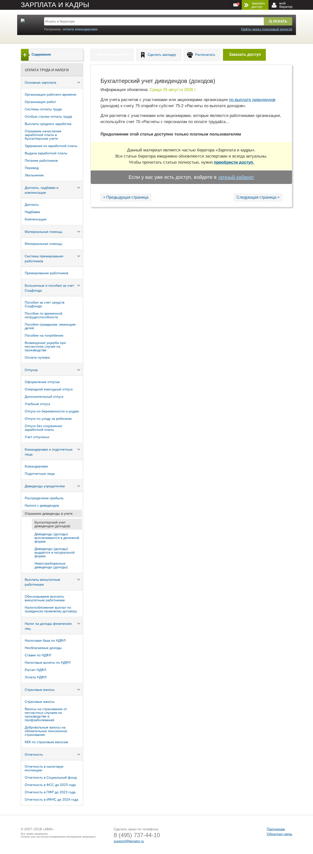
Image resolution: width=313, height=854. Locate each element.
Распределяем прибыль (44, 498)
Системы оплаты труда (43, 109)
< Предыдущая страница (125, 197)
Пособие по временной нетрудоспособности (43, 315)
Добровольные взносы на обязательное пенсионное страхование (46, 731)
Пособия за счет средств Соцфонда (44, 304)
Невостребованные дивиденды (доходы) (51, 565)
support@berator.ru (129, 841)
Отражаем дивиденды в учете (49, 513)
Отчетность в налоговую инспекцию (44, 768)
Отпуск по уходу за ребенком (48, 419)
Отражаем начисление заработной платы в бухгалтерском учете (43, 134)
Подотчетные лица (40, 474)
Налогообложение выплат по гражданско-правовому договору (51, 609)
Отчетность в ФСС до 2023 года (50, 785)
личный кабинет (236, 177)
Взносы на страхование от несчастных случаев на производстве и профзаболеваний (46, 714)
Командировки (36, 466)
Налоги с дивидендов (42, 505)
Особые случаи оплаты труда (48, 116)
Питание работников (41, 160)
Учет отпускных (37, 437)
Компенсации (35, 219)
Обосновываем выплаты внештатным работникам (45, 598)
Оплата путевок (37, 357)
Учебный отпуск (37, 404)
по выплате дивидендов (252, 99)
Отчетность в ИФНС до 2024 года (51, 799)
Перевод (32, 168)
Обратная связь (279, 834)
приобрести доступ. (234, 162)
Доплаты (32, 204)
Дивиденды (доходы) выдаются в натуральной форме (54, 552)
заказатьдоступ (258, 5)
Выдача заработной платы (46, 153)
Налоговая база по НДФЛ (45, 640)
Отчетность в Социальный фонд (51, 777)
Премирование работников (46, 273)
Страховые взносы (40, 702)
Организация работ (40, 102)
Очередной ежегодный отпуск (49, 389)
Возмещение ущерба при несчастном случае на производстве (45, 346)
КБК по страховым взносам (46, 742)
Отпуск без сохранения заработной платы (43, 428)
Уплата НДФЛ (35, 677)
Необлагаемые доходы (43, 648)
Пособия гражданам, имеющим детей (50, 326)
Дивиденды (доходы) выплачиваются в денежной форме (56, 537)
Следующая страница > (257, 197)
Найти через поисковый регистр (266, 29)
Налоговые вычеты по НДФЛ (47, 662)
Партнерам (276, 829)
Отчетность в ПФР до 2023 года (50, 792)
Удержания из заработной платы (51, 146)
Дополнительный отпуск (44, 397)
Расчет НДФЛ (35, 670)
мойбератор (285, 5)
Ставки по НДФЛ (38, 655)
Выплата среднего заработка (48, 124)
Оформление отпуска (42, 382)
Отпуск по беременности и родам (52, 411)
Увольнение (34, 175)
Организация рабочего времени (50, 94)
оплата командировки (80, 29)
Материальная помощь (43, 244)
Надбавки (32, 212)
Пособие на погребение (44, 335)
